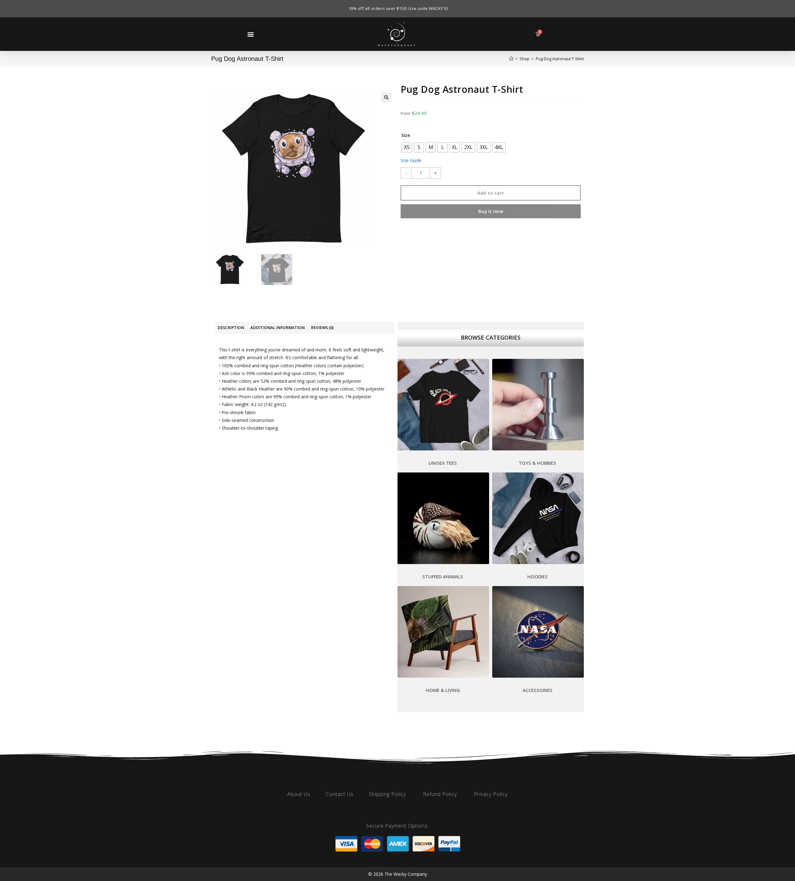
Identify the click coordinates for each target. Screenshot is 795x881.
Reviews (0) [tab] (322, 327)
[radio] (407, 147)
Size (405, 135)
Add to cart (490, 193)
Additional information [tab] (277, 327)
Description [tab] (230, 327)
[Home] (511, 58)
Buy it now (490, 211)
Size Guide (411, 160)
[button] (250, 34)
